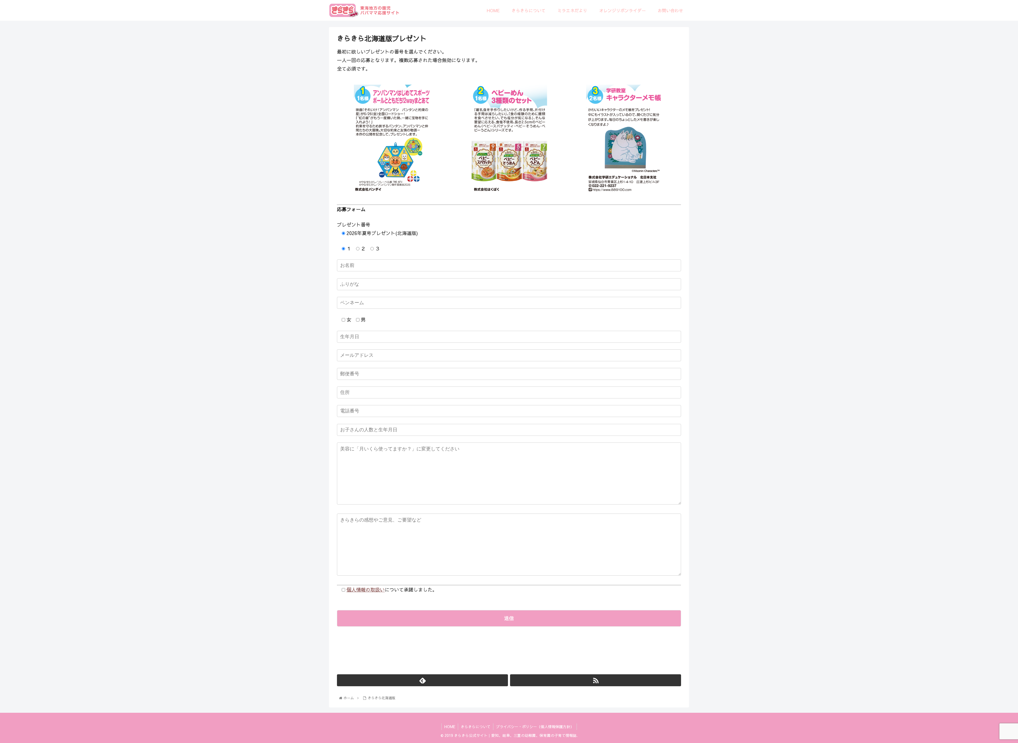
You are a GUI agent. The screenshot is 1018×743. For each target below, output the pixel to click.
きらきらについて (475, 726)
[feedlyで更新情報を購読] (422, 680)
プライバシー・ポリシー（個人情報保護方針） (535, 726)
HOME (449, 726)
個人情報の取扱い (365, 589)
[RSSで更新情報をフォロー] (595, 680)
